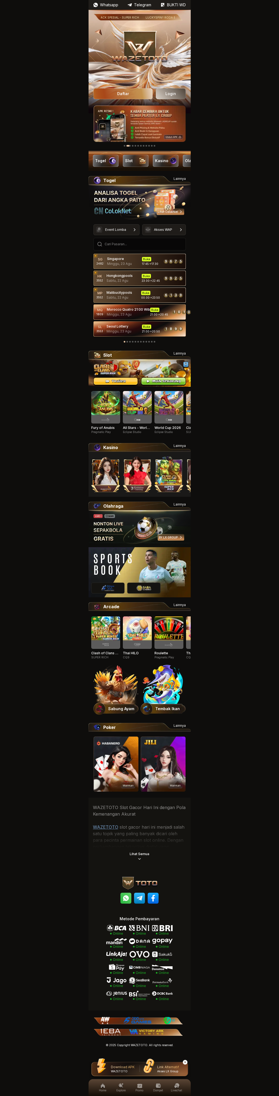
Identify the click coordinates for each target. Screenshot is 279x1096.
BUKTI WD (176, 4)
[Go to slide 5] (138, 146)
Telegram (142, 4)
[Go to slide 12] (154, 342)
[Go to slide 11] (154, 146)
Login (170, 93)
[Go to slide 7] (143, 146)
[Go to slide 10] (152, 146)
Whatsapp (109, 4)
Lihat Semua (139, 854)
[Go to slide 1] (124, 146)
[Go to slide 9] (149, 146)
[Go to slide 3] (131, 146)
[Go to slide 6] (141, 146)
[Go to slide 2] (127, 146)
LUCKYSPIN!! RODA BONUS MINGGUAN (158, 17)
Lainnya (180, 179)
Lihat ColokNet (168, 211)
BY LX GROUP (168, 537)
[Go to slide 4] (135, 146)
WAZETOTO (105, 827)
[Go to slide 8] (146, 146)
